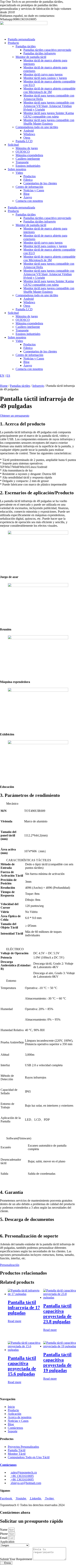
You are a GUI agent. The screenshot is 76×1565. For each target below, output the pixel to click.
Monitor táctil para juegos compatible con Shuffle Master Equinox (48, 121)
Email (4, 1537)
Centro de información (29, 186)
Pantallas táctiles (26, 46)
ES (8, 375)
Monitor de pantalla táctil (31, 57)
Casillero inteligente (28, 158)
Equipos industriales (28, 165)
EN (2, 375)
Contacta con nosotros (29, 200)
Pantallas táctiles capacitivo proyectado (47, 49)
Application (7, 1541)
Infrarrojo (38, 385)
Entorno (11, 980)
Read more (14, 1321)
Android (28, 130)
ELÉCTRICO (15, 949)
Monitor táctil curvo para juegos (43, 74)
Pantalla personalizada (21, 39)
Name (4, 1529)
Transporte (22, 162)
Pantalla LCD (24, 141)
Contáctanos (8, 1464)
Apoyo (27, 197)
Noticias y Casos (33, 190)
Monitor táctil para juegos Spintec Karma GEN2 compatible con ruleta (48, 114)
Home (4, 385)
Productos (29, 176)
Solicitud (13, 144)
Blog (26, 193)
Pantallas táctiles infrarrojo (39, 53)
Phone (4, 1533)
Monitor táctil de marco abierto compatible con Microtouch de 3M (49, 90)
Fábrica (28, 179)
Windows (29, 134)
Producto (13, 42)
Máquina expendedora (29, 155)
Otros (26, 137)
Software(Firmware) (18, 1138)
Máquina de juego (27, 148)
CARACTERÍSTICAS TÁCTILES (28, 860)
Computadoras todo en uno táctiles (37, 127)
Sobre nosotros (17, 169)
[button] (38, 803)
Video (19, 172)
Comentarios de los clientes (40, 183)
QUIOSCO (23, 151)
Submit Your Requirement (16, 1559)
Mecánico (12, 803)
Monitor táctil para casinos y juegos (45, 78)
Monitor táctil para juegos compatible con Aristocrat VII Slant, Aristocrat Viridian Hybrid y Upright (48, 106)
